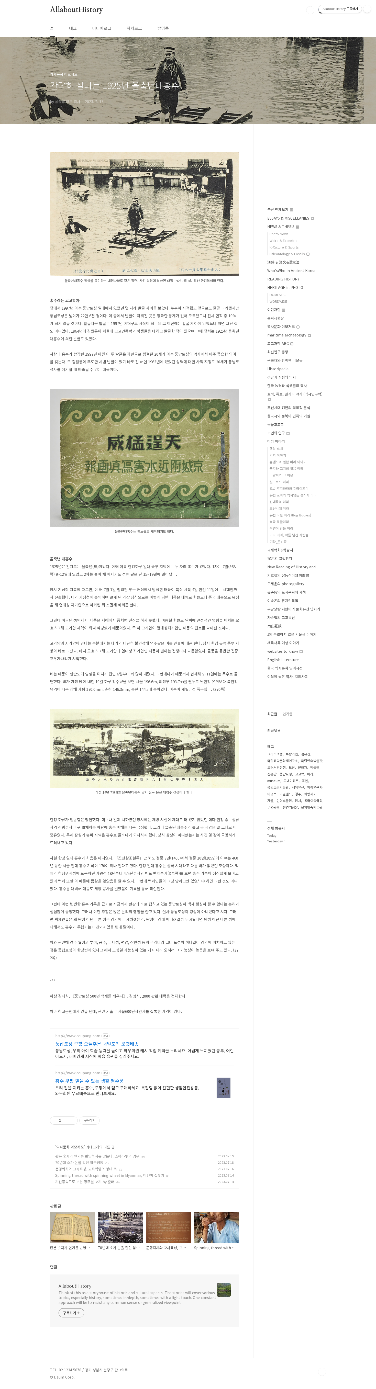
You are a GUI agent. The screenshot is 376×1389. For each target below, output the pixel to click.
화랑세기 (310, 794)
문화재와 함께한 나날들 (285, 360)
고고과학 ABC (278, 343)
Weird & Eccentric (283, 240)
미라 (310, 774)
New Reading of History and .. (293, 566)
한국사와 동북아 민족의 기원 (288, 416)
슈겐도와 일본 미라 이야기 (288, 461)
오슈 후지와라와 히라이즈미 (289, 488)
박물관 (314, 767)
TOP (322, 1372)
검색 (310, 10)
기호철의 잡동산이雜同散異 (288, 575)
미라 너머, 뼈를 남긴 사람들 (289, 535)
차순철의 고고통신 (281, 617)
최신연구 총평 (277, 351)
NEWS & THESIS (281, 226)
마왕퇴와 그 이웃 (281, 475)
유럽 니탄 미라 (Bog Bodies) (290, 515)
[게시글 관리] (72, 1120)
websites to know (283, 651)
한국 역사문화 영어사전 (285, 668)
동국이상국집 (313, 800)
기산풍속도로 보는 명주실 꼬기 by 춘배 (84, 1181)
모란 (292, 767)
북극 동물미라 (279, 521)
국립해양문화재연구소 (282, 760)
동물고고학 (275, 424)
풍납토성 (286, 774)
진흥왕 (272, 774)
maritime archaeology (287, 334)
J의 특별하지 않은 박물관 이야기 (291, 634)
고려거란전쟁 (276, 767)
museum (273, 780)
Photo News (279, 233)
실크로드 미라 (279, 481)
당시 (298, 800)
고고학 (299, 774)
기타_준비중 (278, 541)
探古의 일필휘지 (279, 558)
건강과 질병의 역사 (281, 377)
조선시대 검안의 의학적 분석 (288, 407)
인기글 (288, 713)
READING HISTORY (283, 278)
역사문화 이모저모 (70, 1146)
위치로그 (134, 28)
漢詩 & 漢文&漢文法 (283, 262)
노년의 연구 (276, 432)
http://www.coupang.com (77, 1036)
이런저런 (274, 309)
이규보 (272, 794)
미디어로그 (101, 28)
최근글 (272, 713)
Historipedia (278, 368)
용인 (305, 780)
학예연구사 (315, 787)
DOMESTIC (277, 294)
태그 (73, 28)
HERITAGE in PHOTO (285, 287)
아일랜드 (286, 794)
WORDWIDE (278, 301)
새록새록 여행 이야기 (283, 642)
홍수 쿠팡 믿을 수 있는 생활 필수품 (89, 1081)
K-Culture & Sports (284, 247)
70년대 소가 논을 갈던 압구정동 (79, 1162)
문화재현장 (275, 318)
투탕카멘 (292, 754)
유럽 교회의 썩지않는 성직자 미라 (293, 495)
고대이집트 (291, 780)
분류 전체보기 (278, 209)
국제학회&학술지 (280, 549)
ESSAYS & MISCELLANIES (288, 218)
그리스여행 (275, 754)
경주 (298, 794)
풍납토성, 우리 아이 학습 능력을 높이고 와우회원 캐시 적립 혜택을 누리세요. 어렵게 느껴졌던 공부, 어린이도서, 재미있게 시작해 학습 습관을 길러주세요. (144, 1053)
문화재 (302, 767)
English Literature (283, 659)
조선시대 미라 (279, 508)
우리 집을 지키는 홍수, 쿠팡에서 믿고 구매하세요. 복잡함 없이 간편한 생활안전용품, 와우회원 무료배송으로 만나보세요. (127, 1090)
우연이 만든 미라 (281, 528)
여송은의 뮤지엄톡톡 (282, 600)
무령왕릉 (273, 807)
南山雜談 (274, 625)
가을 (270, 800)
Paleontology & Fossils (288, 253)
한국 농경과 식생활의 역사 (287, 385)
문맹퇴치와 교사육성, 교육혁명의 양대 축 (86, 1168)
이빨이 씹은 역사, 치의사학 (287, 676)
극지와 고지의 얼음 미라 (286, 468)
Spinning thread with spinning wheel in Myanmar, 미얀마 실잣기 (109, 1175)
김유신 (305, 754)
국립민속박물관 (312, 760)
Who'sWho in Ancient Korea (291, 270)
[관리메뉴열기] (367, 9)
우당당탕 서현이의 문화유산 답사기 (293, 609)
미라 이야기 (276, 441)
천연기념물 (290, 807)
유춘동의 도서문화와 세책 (286, 592)
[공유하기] (65, 1120)
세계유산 (298, 787)
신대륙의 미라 (279, 501)
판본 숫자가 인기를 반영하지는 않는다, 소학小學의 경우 (97, 1156)
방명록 (163, 28)
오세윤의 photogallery (285, 583)
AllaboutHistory (76, 10)
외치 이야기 (278, 455)
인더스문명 (284, 800)
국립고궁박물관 (278, 787)
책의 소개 (276, 448)
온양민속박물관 (312, 807)
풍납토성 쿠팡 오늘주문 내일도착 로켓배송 (97, 1044)
